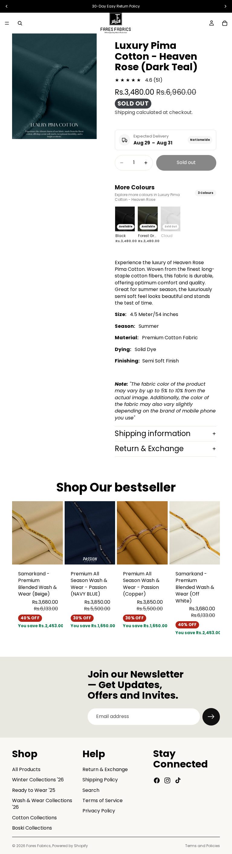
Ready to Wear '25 (33, 789)
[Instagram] (167, 780)
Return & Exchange (149, 449)
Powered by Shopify (70, 845)
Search (90, 789)
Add (58, 555)
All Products (26, 769)
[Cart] (224, 23)
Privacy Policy (98, 810)
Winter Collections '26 (38, 779)
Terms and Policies (202, 845)
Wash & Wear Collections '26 (42, 803)
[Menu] (7, 23)
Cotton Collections (34, 817)
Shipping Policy (100, 779)
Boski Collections (32, 827)
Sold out (186, 162)
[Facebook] (156, 780)
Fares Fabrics (38, 845)
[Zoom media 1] (54, 86)
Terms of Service (102, 800)
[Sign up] (211, 717)
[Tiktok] (178, 780)
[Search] (20, 23)
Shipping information (153, 433)
